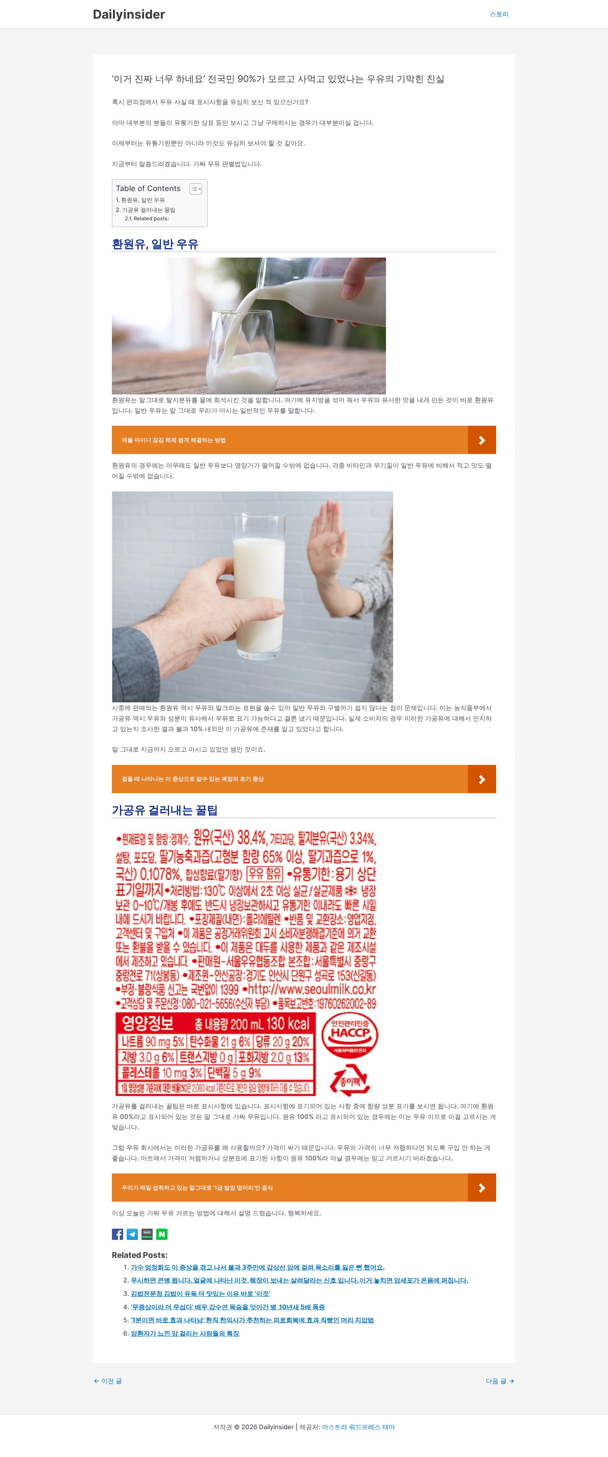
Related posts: (151, 218)
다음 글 (500, 1381)
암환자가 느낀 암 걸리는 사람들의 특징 (185, 1333)
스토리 (499, 14)
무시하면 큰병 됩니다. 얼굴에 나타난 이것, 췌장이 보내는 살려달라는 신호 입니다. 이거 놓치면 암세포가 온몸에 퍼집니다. (299, 1280)
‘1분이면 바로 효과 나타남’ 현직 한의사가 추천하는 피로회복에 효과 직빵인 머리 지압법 (252, 1320)
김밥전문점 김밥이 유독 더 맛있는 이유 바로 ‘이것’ (200, 1293)
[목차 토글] (192, 189)
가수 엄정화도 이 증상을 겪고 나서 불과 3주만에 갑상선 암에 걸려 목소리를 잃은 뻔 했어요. (258, 1267)
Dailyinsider (129, 14)
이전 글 (108, 1381)
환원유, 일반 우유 (143, 199)
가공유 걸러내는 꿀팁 (149, 209)
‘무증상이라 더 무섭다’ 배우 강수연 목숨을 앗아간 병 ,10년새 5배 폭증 (228, 1307)
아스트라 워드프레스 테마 (358, 1427)
